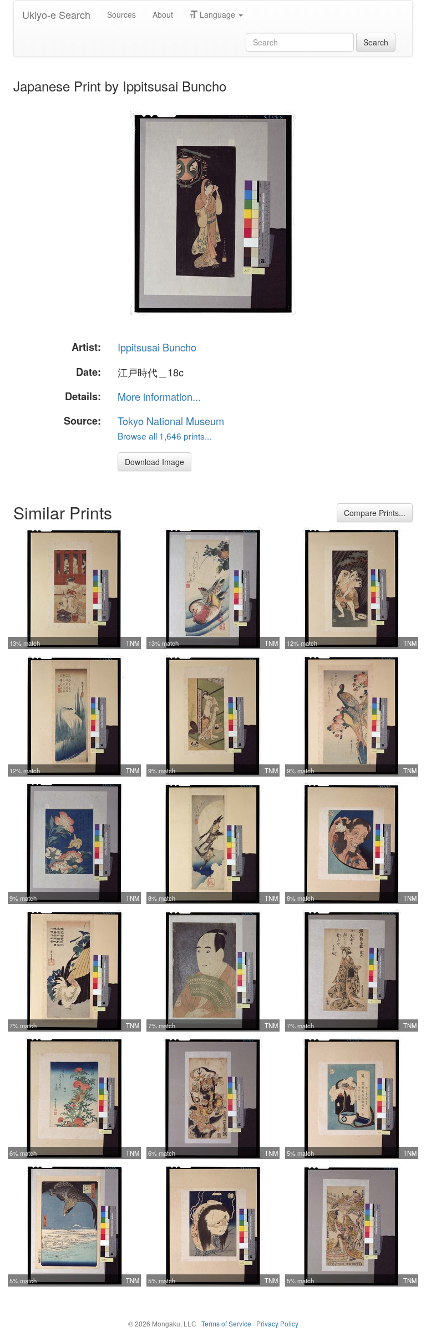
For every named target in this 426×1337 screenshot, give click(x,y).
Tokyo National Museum (171, 421)
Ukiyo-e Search (56, 14)
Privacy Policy (277, 1323)
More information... (159, 396)
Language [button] (217, 14)
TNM (132, 643)
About (163, 14)
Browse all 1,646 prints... (164, 436)
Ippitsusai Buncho (157, 347)
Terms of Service (226, 1323)
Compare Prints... (374, 512)
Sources (121, 14)
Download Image (154, 461)
